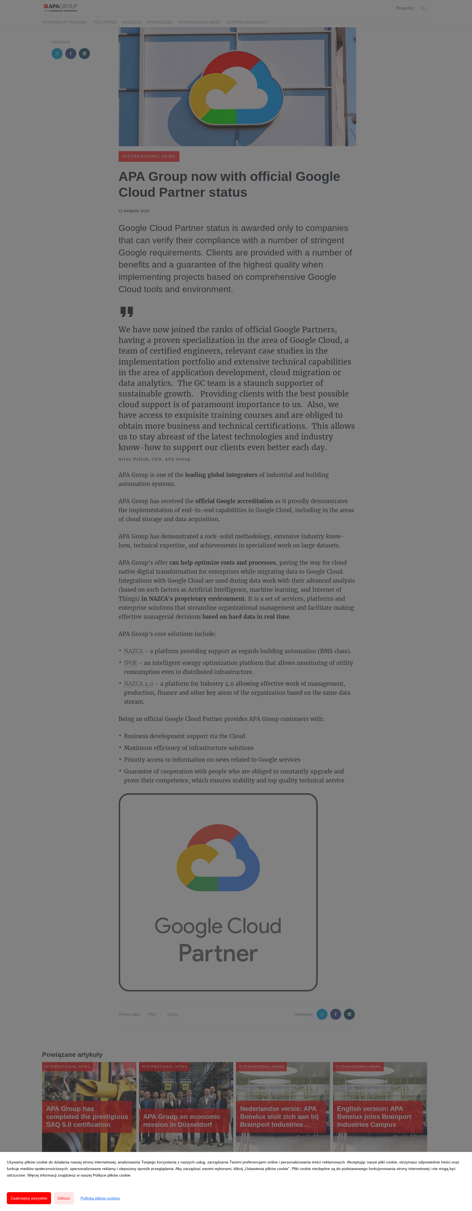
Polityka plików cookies (100, 1198)
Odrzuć (64, 1198)
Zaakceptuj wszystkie (29, 1198)
